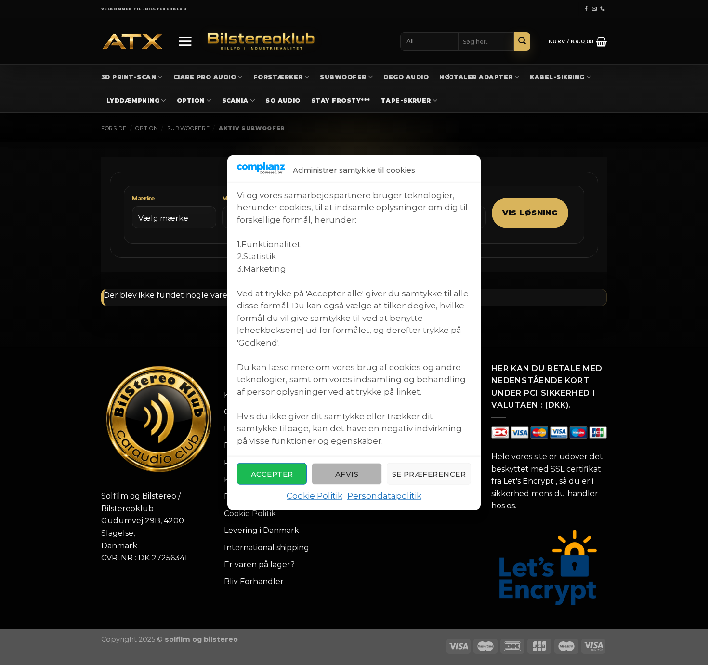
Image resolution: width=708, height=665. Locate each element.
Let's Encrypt (528, 481)
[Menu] (185, 41)
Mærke (143, 198)
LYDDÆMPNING (132, 100)
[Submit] (522, 41)
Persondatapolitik (384, 496)
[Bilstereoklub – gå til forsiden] (261, 41)
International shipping (266, 547)
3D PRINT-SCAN (128, 76)
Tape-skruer (406, 100)
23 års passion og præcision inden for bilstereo (354, 9)
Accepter (272, 474)
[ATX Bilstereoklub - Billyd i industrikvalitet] (132, 42)
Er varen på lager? (259, 564)
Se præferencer (429, 474)
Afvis (346, 474)
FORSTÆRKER (278, 76)
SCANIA (235, 100)
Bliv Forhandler (254, 581)
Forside (114, 128)
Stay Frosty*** (340, 100)
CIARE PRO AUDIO (204, 76)
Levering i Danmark (261, 530)
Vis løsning (530, 212)
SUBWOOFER (343, 76)
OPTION (191, 100)
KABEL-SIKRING (557, 76)
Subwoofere (188, 128)
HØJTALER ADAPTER (476, 76)
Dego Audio (406, 76)
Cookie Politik (314, 496)
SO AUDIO (283, 100)
